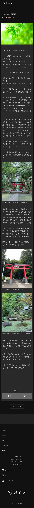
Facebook (9, 396)
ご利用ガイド (17, 456)
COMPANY (6, 445)
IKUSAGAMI (8, 480)
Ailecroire (7, 470)
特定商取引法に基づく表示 (17, 459)
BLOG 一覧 (17, 406)
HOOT (5, 475)
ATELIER (5, 440)
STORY (4, 435)
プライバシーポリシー (17, 462)
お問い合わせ (17, 464)
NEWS (4, 451)
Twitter (24, 396)
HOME (4, 430)
